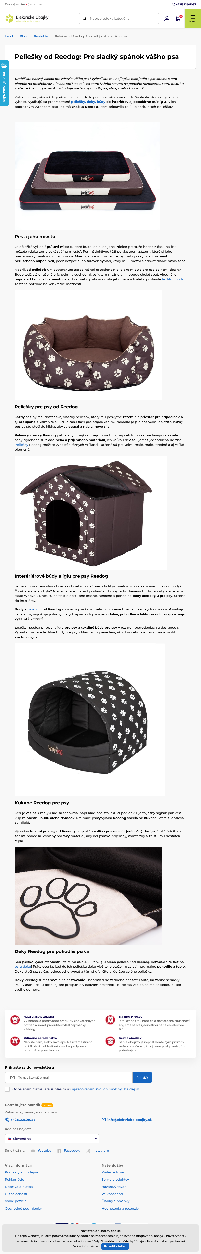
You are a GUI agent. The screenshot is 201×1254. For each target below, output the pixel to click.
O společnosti (16, 1194)
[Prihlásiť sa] (167, 18)
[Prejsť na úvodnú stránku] (27, 18)
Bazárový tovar (114, 1187)
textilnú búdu (173, 279)
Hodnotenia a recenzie (120, 1208)
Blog (23, 36)
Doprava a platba (19, 1187)
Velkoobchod (112, 1194)
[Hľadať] (84, 18)
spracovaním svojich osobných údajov (105, 1089)
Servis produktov (115, 1179)
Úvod (9, 36)
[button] (192, 18)
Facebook (72, 1150)
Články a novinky (115, 1201)
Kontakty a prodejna (21, 1172)
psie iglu (34, 609)
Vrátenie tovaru (114, 1172)
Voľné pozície (15, 1201)
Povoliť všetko (115, 1246)
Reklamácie (14, 1179)
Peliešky (21, 445)
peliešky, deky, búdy (88, 102)
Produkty (41, 36)
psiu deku (23, 966)
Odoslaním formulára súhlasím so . (76, 1089)
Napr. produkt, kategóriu (110, 18)
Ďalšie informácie (85, 1246)
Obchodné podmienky (23, 1208)
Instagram (100, 1150)
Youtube (44, 1150)
